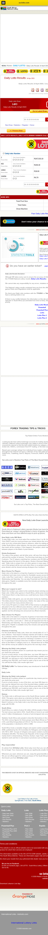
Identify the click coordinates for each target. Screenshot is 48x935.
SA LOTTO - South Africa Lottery (31, 865)
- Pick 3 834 (28, 829)
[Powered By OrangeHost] (24, 898)
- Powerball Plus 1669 (9, 831)
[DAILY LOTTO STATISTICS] (19, 247)
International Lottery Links (24, 923)
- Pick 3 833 (28, 831)
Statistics (17, 125)
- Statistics (5, 821)
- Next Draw (5, 817)
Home (32, 125)
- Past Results (6, 819)
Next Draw (9, 125)
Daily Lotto (6, 672)
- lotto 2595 (28, 815)
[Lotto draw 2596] (22, 73)
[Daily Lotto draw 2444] (9, 73)
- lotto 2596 (28, 813)
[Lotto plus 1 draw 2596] (35, 73)
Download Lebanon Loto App (10, 883)
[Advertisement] (24, 38)
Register (25, 125)
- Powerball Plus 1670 (9, 829)
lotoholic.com (22, 914)
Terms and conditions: (8, 844)
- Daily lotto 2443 (7, 815)
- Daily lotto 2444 (7, 813)
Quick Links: (6, 806)
